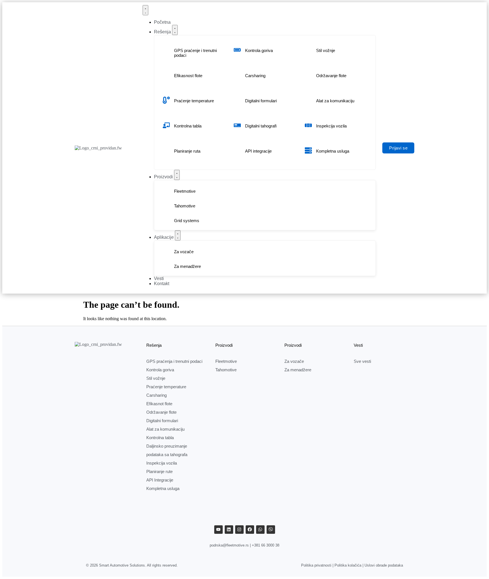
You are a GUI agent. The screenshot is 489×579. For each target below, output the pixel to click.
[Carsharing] (237, 75)
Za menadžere (187, 266)
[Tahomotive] (166, 205)
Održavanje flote (331, 75)
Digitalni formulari (261, 100)
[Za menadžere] (166, 265)
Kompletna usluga (332, 151)
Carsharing (255, 75)
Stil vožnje (325, 50)
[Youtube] (218, 529)
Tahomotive (184, 205)
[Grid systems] (166, 220)
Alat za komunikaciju (335, 100)
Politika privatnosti (316, 565)
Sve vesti (362, 361)
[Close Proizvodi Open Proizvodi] (177, 175)
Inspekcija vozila (331, 125)
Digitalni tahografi (260, 125)
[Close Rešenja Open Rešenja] (175, 30)
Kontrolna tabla (187, 125)
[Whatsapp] (260, 529)
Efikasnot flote (159, 403)
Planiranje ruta (187, 151)
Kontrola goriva (259, 50)
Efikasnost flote (188, 75)
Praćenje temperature (194, 100)
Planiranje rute (159, 471)
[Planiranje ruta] (166, 150)
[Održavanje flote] (308, 75)
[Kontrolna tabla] (166, 125)
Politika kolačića (347, 565)
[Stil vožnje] (308, 49)
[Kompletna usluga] (308, 150)
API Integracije (159, 480)
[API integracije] (237, 150)
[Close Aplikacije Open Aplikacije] (178, 235)
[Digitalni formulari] (237, 100)
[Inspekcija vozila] (308, 125)
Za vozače (184, 251)
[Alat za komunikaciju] (308, 100)
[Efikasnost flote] (166, 75)
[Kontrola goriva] (237, 49)
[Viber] (271, 529)
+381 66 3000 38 (265, 545)
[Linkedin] (229, 529)
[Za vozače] (166, 251)
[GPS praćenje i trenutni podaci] (166, 52)
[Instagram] (239, 529)
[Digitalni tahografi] (237, 125)
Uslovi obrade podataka (383, 565)
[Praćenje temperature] (166, 100)
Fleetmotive (185, 191)
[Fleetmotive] (166, 190)
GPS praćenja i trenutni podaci (174, 361)
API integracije (258, 151)
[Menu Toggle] (145, 10)
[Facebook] (250, 529)
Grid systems (186, 220)
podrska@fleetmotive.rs (229, 545)
